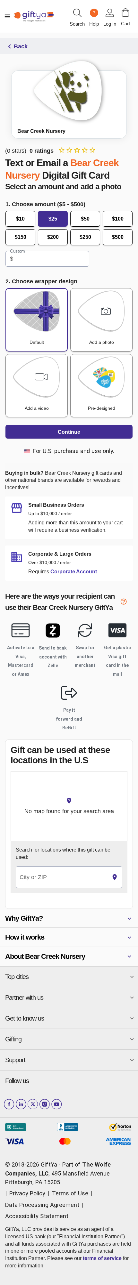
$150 (20, 237)
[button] (69, 918)
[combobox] (61, 877)
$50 (85, 219)
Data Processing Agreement (42, 1204)
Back (21, 46)
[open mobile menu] (7, 16)
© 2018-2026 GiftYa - (33, 1164)
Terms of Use (70, 1193)
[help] (126, 602)
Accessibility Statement (36, 1216)
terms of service (102, 1258)
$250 (85, 237)
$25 (52, 219)
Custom (17, 251)
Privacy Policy (27, 1193)
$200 (53, 237)
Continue (69, 432)
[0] (125, 12)
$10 (20, 219)
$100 (118, 219)
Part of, (58, 1173)
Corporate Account (73, 571)
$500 (118, 237)
